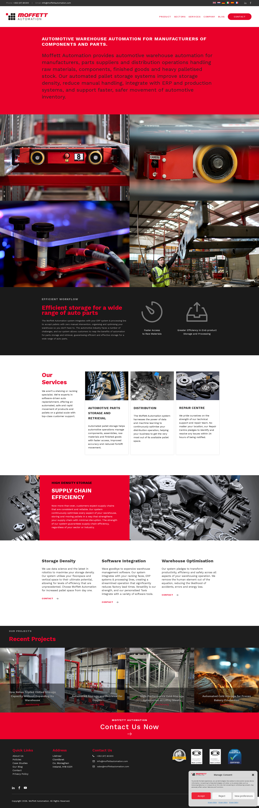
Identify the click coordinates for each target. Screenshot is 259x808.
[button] (253, 774)
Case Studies (20, 763)
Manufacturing (32, 704)
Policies (17, 759)
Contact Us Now (129, 727)
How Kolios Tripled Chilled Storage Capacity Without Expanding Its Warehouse (32, 696)
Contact (17, 770)
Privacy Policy (212, 802)
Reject (222, 795)
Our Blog (18, 766)
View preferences (244, 795)
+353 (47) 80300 (21, 3)
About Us (18, 755)
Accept (201, 795)
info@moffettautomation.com (56, 3)
